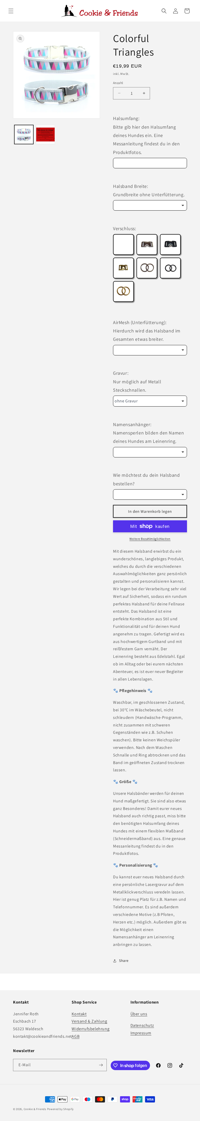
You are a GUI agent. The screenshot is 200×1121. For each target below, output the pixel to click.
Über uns (138, 1014)
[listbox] (150, 205)
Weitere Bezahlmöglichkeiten (150, 539)
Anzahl (118, 83)
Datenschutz (142, 1025)
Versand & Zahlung (89, 1021)
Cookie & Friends (35, 1109)
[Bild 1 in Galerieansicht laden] (23, 134)
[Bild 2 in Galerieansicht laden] (45, 134)
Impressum (140, 1033)
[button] (11, 11)
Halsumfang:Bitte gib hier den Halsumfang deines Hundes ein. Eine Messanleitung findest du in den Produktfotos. (146, 135)
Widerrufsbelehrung (90, 1028)
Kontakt (79, 1014)
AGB (75, 1036)
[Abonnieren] (101, 1065)
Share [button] (124, 960)
